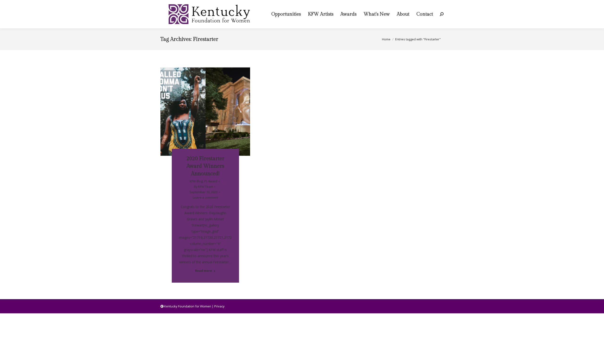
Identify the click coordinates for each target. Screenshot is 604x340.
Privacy (219, 306)
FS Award (210, 181)
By (203, 186)
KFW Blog (196, 181)
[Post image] (205, 111)
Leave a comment (205, 197)
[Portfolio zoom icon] (199, 107)
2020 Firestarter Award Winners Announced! (205, 166)
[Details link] (211, 107)
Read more (203, 271)
